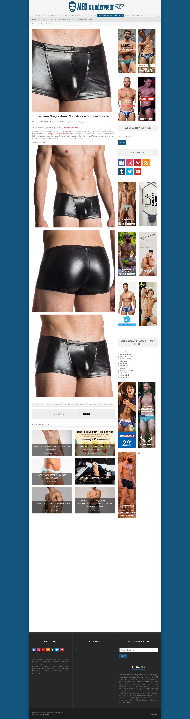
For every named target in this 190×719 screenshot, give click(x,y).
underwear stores (106, 405)
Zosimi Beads (125, 377)
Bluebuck (123, 361)
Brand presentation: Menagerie (95, 478)
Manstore (68, 405)
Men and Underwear (60, 122)
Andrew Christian (126, 356)
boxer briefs (38, 405)
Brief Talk (130, 16)
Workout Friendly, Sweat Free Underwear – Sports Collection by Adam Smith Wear (95, 504)
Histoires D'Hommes (53, 405)
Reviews (92, 16)
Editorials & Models (76, 16)
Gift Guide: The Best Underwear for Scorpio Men (66, 20)
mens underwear (81, 405)
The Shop (144, 16)
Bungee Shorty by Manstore (58, 134)
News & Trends (56, 16)
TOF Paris (123, 373)
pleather (93, 405)
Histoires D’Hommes (71, 127)
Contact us (153, 715)
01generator (45, 715)
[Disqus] (73, 546)
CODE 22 (123, 363)
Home (34, 24)
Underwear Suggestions (110, 16)
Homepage (41, 16)
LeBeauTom (124, 366)
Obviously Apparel (126, 370)
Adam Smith (124, 352)
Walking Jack (124, 375)
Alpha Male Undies (126, 354)
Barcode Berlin (125, 359)
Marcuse (123, 368)
